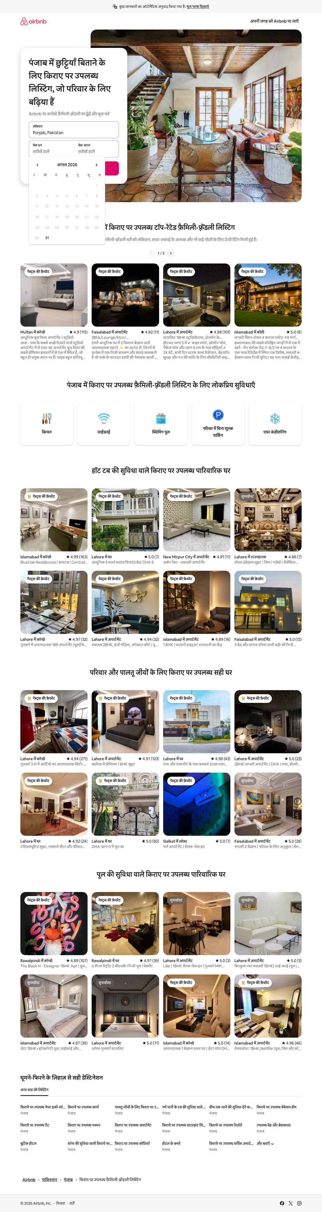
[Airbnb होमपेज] (33, 21)
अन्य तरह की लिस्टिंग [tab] (34, 1090)
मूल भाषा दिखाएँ (198, 6)
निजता (60, 1203)
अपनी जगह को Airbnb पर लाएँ (274, 21)
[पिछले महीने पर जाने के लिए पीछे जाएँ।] (37, 164)
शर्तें (72, 1203)
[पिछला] (152, 253)
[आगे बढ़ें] (170, 253)
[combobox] (74, 133)
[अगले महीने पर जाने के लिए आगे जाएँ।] (96, 164)
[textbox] (51, 152)
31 (47, 237)
